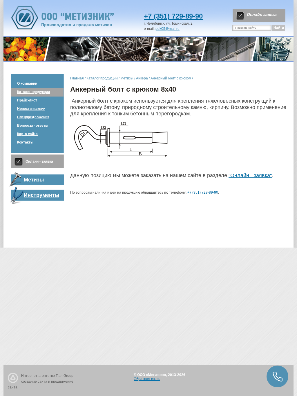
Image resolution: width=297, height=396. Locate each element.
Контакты (25, 142)
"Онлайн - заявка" (250, 175)
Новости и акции (31, 109)
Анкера (142, 78)
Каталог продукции (33, 92)
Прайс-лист (27, 100)
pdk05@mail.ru (167, 29)
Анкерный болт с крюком (171, 78)
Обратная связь (147, 379)
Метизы (126, 78)
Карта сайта (27, 134)
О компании (27, 83)
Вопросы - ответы (32, 125)
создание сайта (34, 381)
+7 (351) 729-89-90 (173, 16)
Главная (77, 78)
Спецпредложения (33, 117)
